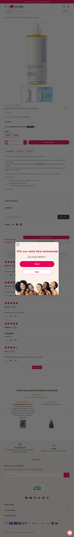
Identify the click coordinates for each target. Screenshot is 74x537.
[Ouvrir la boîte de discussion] (69, 533)
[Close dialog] (18, 244)
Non (37, 272)
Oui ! (37, 264)
